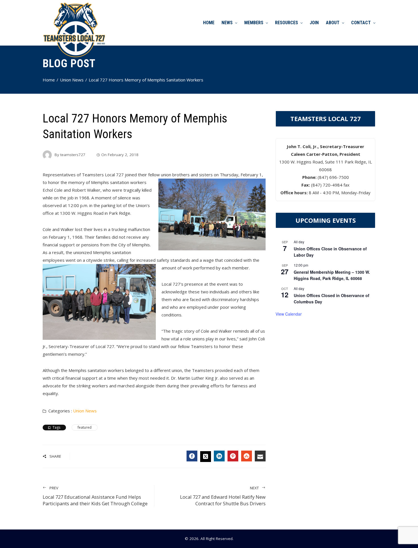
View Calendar (289, 314)
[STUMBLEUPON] (246, 456)
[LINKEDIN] (219, 456)
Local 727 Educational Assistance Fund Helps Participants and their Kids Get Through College (95, 496)
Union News (85, 411)
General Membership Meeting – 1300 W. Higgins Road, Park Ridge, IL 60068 (332, 275)
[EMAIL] (260, 456)
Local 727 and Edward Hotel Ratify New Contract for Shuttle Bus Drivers (223, 496)
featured (85, 427)
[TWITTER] (205, 456)
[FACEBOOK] (192, 456)
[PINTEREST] (232, 456)
